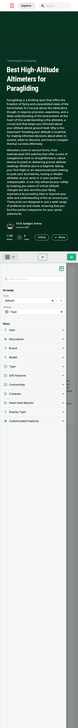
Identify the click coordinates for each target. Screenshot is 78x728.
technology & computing (21, 60)
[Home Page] (12, 5)
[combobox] (54, 5)
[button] (19, 237)
